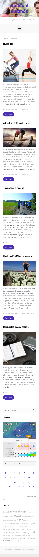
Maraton (5, 532)
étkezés (17, 541)
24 (5, 487)
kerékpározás (7, 529)
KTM (13, 529)
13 (19, 477)
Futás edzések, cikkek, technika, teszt (16, 109)
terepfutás (6, 538)
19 (15, 482)
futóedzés (7, 524)
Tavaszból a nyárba (13, 188)
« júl (4, 499)
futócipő (25, 520)
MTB (16, 533)
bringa (5, 516)
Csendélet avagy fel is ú (16, 327)
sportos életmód (8, 535)
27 (19, 487)
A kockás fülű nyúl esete (16, 123)
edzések (24, 516)
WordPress (31, 549)
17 (5, 482)
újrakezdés (22, 541)
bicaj (30, 512)
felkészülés (13, 520)
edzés (18, 515)
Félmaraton (23, 524)
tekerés (29, 535)
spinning (25, 532)
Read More (8, 114)
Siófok (19, 532)
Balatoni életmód (19, 8)
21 (24, 482)
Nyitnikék (8, 43)
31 (5, 491)
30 (33, 487)
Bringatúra (11, 516)
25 (10, 487)
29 (29, 487)
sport (32, 532)
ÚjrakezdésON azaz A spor (17, 256)
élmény (12, 541)
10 (5, 477)
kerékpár (15, 527)
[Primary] (19, 28)
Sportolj (29, 109)
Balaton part (22, 511)
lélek (30, 529)
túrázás (20, 538)
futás (20, 520)
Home (4, 38)
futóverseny (15, 524)
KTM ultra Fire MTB (22, 529)
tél (11, 538)
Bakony (5, 512)
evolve (7, 549)
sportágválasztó (18, 535)
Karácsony (9, 526)
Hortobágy (29, 524)
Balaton (12, 511)
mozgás (11, 533)
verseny (26, 538)
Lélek (28, 313)
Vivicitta (32, 538)
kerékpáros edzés (23, 526)
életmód (6, 541)
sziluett (24, 535)
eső (9, 520)
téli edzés (14, 538)
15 (29, 477)
